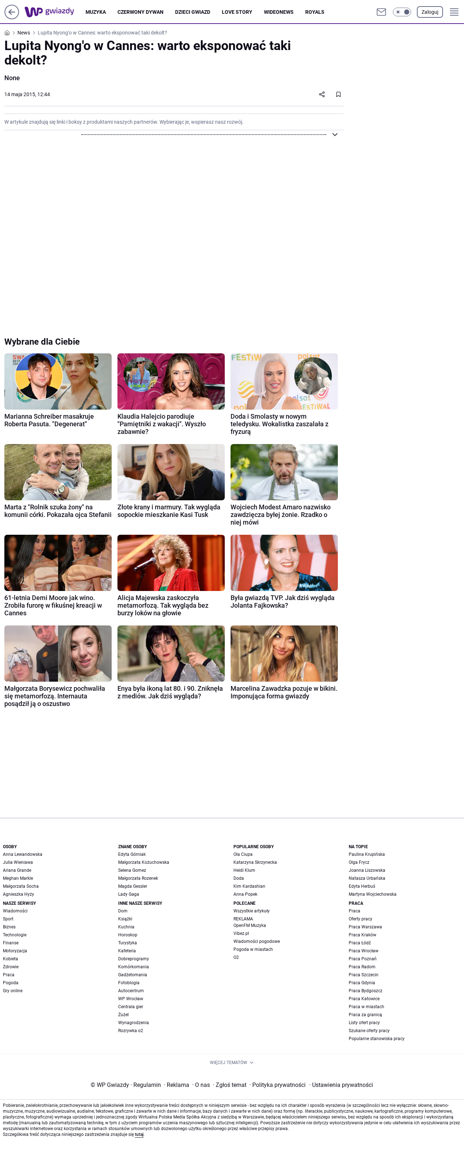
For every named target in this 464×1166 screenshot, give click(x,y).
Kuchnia (126, 926)
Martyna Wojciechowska (373, 894)
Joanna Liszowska (367, 870)
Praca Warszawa (365, 926)
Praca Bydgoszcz (365, 990)
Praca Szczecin (363, 974)
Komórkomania (133, 966)
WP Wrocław (130, 998)
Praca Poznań (363, 958)
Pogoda (10, 982)
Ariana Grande (17, 870)
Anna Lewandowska (22, 854)
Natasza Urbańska (367, 878)
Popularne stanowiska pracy (377, 1038)
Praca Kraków (362, 934)
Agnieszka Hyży (18, 894)
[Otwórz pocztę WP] (381, 12)
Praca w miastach (366, 1006)
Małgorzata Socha (21, 886)
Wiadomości (15, 910)
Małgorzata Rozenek (138, 878)
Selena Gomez (132, 870)
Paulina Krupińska (367, 854)
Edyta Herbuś (362, 886)
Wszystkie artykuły (251, 910)
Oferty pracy (360, 918)
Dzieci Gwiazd (192, 12)
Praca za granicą (365, 1014)
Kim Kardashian (249, 886)
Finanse (10, 942)
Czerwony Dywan (140, 12)
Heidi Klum (244, 870)
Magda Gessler (132, 886)
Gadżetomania (132, 974)
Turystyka (127, 942)
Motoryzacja (15, 950)
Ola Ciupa (243, 854)
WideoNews (279, 12)
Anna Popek (245, 894)
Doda (238, 878)
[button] (402, 12)
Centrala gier (130, 1006)
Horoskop (127, 934)
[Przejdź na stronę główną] (11, 17)
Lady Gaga (128, 894)
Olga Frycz (359, 862)
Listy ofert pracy (364, 1022)
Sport (8, 918)
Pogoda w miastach (253, 949)
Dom (123, 910)
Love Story (237, 12)
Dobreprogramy (133, 958)
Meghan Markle (18, 878)
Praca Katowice (364, 998)
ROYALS (314, 12)
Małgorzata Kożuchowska (143, 862)
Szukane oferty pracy (369, 1030)
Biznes (9, 926)
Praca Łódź (360, 942)
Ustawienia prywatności (341, 1084)
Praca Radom (362, 966)
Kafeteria (127, 950)
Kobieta (10, 958)
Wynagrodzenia (133, 1022)
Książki (125, 918)
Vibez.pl (241, 933)
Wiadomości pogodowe (256, 941)
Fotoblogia (129, 982)
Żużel (123, 1014)
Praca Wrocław (363, 950)
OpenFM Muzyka (249, 925)
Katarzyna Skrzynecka (255, 862)
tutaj (139, 1134)
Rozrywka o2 (130, 1030)
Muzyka (96, 12)
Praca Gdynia (362, 982)
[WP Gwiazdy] (55, 12)
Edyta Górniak (132, 854)
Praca (8, 974)
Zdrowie (10, 966)
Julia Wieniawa (18, 862)
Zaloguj (430, 12)
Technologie (14, 934)
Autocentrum (131, 990)
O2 (236, 957)
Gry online (12, 990)
